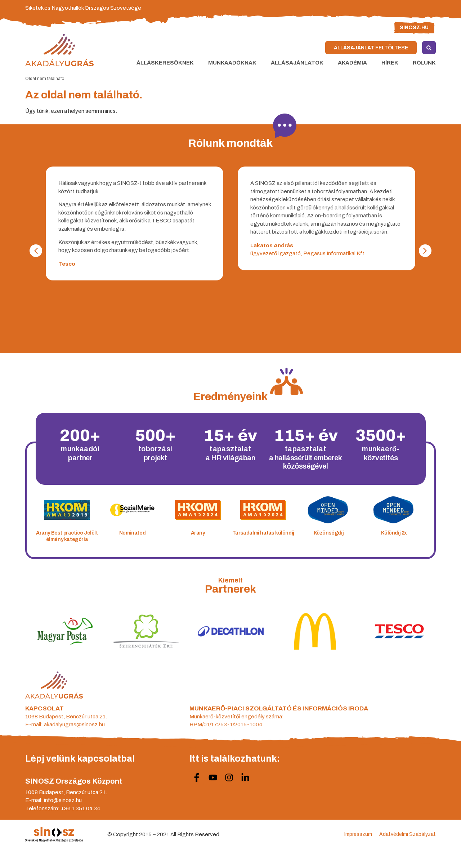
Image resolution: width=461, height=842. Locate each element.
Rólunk (424, 63)
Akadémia (352, 63)
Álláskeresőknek (165, 63)
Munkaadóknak (232, 63)
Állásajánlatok (297, 63)
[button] (425, 250)
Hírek (389, 63)
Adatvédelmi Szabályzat (407, 834)
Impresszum (358, 834)
